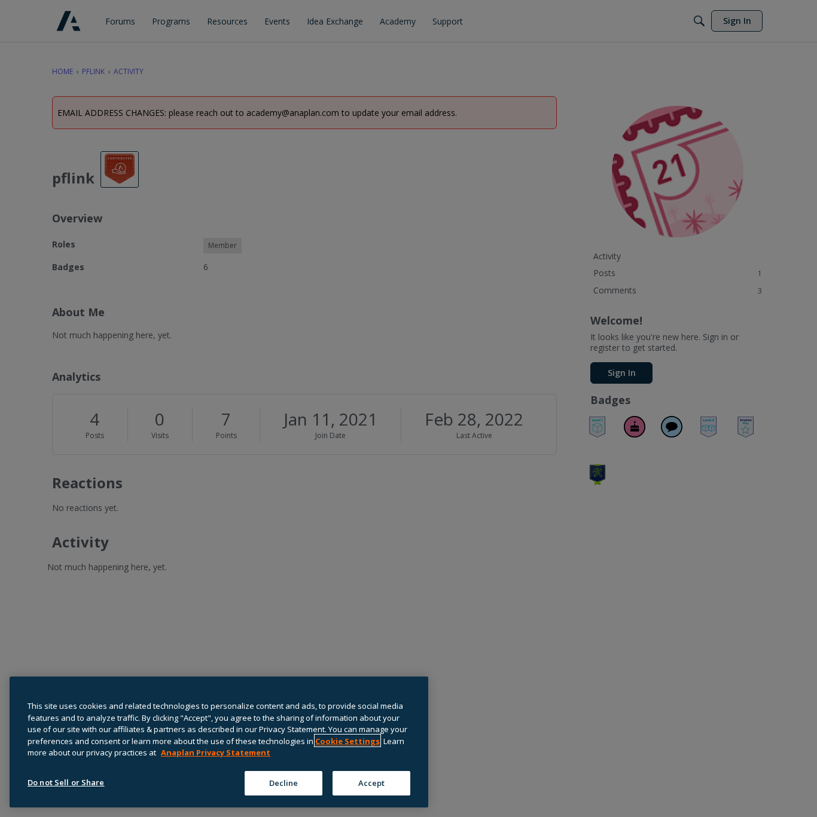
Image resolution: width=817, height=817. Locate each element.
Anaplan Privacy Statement (215, 752)
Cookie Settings (347, 740)
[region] (219, 742)
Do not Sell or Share (66, 781)
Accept (371, 782)
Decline (283, 782)
